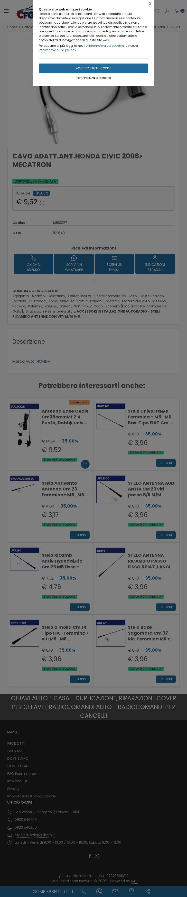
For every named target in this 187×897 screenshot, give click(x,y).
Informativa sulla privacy (57, 50)
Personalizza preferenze (93, 78)
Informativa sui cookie (105, 46)
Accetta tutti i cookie (93, 68)
